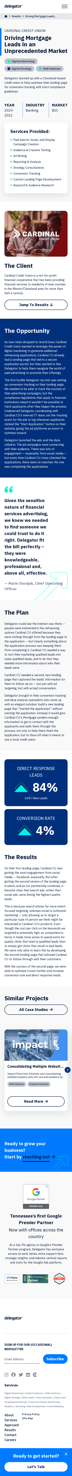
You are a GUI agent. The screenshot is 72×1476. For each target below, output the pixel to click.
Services (10, 1420)
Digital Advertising (13, 1393)
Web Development (36, 1406)
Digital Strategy (12, 1397)
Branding (20, 1406)
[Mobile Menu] (65, 6)
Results (16, 16)
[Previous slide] (4, 1070)
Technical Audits (44, 1397)
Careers (10, 1440)
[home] (5, 16)
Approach (11, 1425)
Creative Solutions (39, 1084)
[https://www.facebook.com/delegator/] (13, 1375)
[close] (66, 1454)
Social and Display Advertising (43, 1402)
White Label (28, 1397)
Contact (10, 1435)
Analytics (9, 1406)
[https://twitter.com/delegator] (21, 1375)
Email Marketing (55, 1406)
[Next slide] (68, 1070)
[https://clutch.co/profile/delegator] (35, 1375)
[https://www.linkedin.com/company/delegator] (28, 1375)
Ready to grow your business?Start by (27, 1150)
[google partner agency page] (36, 1196)
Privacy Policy (31, 1414)
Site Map (27, 1418)
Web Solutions (16, 1084)
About (9, 1415)
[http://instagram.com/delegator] (6, 1375)
